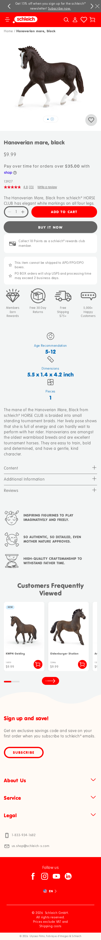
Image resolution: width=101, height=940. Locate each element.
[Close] (97, 6)
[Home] (30, 19)
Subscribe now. (59, 9)
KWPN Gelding (15, 653)
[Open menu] (7, 19)
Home (8, 31)
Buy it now (50, 227)
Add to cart (64, 211)
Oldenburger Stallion (64, 653)
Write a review (47, 187)
